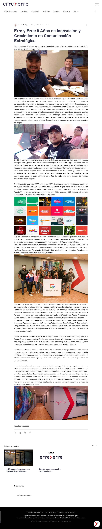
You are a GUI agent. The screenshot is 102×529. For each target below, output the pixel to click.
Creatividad (35, 11)
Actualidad (24, 11)
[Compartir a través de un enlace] (30, 433)
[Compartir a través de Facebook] (15, 433)
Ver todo (95, 446)
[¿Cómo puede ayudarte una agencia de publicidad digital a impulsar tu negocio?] (18, 458)
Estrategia (66, 11)
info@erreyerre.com (67, 512)
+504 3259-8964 (50, 512)
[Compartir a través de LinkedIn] (25, 433)
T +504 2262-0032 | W (35, 512)
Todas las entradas (10, 11)
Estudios (56, 11)
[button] (97, 4)
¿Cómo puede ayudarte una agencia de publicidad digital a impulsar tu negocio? (18, 470)
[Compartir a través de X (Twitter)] (20, 433)
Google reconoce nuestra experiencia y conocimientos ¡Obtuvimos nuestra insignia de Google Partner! (50, 470)
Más (75, 11)
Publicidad (46, 11)
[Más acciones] (86, 25)
